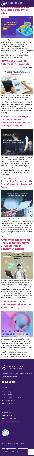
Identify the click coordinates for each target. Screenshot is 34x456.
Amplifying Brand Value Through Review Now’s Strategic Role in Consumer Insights (15, 244)
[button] (31, 3)
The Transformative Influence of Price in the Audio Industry (16, 304)
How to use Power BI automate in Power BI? (15, 62)
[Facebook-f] (3, 382)
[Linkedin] (6, 382)
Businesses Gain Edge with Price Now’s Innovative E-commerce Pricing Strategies (15, 121)
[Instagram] (13, 382)
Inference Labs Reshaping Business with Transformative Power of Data (16, 183)
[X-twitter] (10, 382)
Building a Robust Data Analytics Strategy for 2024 (15, 9)
